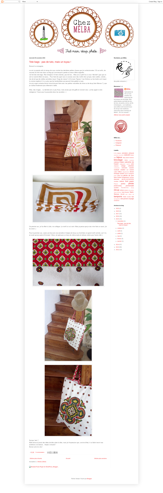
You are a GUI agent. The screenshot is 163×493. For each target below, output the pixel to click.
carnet (128, 164)
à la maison (117, 153)
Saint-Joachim (117, 192)
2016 (117, 216)
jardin (115, 175)
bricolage (118, 160)
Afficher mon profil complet (122, 115)
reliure (122, 190)
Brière (126, 160)
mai (118, 236)
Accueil (68, 458)
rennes (126, 190)
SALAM (122, 194)
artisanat (131, 153)
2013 (117, 247)
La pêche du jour (127, 175)
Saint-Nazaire (125, 192)
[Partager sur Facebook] (54, 452)
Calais (122, 162)
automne (116, 155)
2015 (117, 219)
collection (131, 166)
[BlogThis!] (50, 452)
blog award (126, 157)
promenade (130, 186)
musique (116, 181)
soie (126, 194)
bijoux (119, 157)
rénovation (131, 190)
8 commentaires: (40, 452)
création (122, 170)
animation (125, 153)
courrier (131, 168)
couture (116, 170)
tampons (118, 196)
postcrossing (118, 186)
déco (120, 172)
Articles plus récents (36, 458)
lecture (119, 177)
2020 (117, 211)
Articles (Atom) (41, 461)
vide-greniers (124, 199)
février (119, 238)
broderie (132, 160)
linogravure (125, 177)
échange (116, 173)
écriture (122, 173)
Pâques (116, 183)
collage (123, 166)
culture (116, 171)
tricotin (129, 196)
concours (124, 168)
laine (115, 177)
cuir (127, 169)
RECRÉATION (124, 187)
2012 (117, 249)
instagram (131, 173)
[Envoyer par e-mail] (48, 452)
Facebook (119, 140)
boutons (132, 157)
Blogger (89, 478)
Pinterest (118, 145)
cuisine (132, 170)
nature (121, 181)
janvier (119, 241)
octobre (119, 228)
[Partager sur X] (52, 452)
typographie (117, 198)
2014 (117, 244)
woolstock (116, 200)
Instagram (119, 143)
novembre (120, 221)
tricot (124, 197)
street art (131, 194)
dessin (132, 172)
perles (123, 184)
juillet (119, 233)
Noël (126, 181)
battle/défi (127, 155)
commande (117, 167)
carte (132, 164)
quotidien (116, 187)
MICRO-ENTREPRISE (128, 179)
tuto (133, 197)
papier (131, 181)
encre (126, 173)
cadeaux (116, 162)
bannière (121, 155)
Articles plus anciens (100, 458)
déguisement (126, 171)
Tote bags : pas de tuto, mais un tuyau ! (50, 61)
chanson (116, 166)
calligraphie (122, 164)
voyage (131, 199)
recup (132, 187)
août (118, 231)
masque (132, 177)
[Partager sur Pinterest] (57, 452)
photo (131, 183)
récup (116, 190)
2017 (117, 213)
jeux (118, 175)
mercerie (116, 179)
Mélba (128, 89)
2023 (117, 208)
